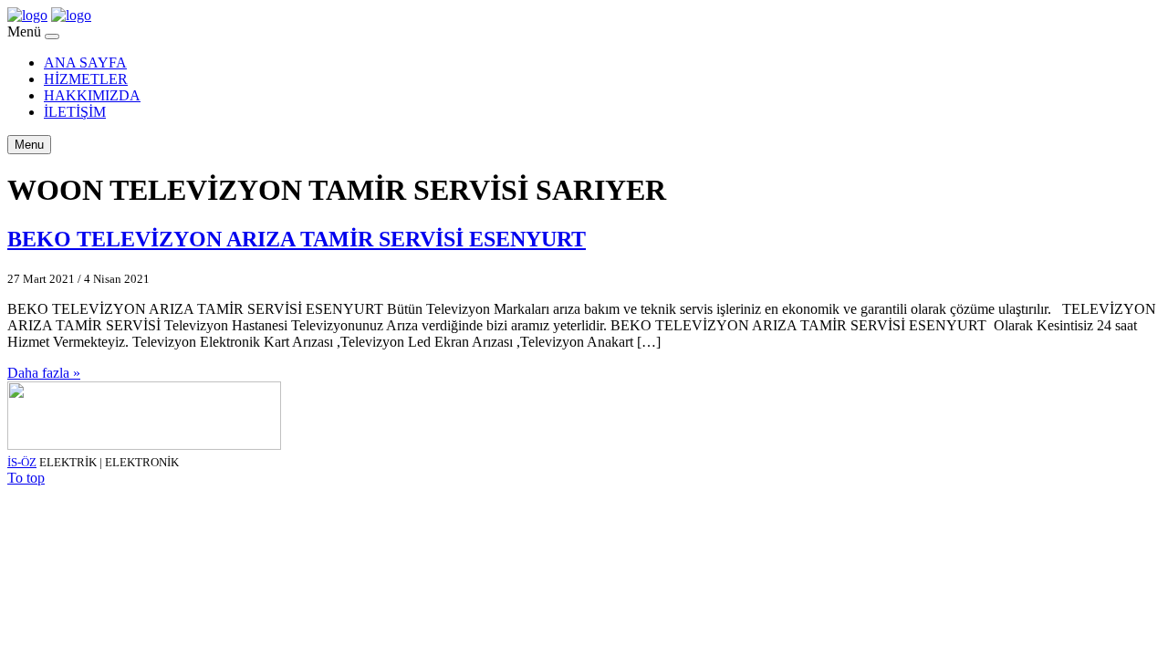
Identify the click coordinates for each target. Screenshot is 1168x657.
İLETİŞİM (75, 112)
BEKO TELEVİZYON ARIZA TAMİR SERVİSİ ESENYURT (296, 239)
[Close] (52, 36)
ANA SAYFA (85, 62)
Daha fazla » (43, 373)
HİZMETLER (86, 79)
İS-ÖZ (21, 462)
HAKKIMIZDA (92, 95)
